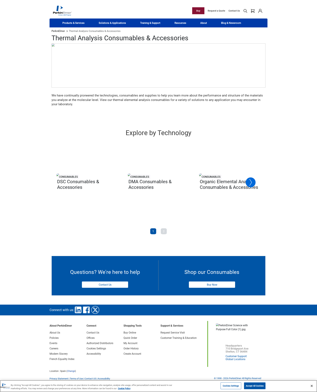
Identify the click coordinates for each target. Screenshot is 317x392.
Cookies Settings (231, 386)
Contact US (90, 378)
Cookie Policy (124, 388)
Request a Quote (216, 10)
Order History (131, 348)
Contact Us (234, 10)
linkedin (78, 310)
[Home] (62, 10)
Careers (54, 348)
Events (53, 343)
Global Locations (235, 359)
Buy (198, 10)
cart (253, 11)
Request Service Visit (172, 332)
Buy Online (129, 332)
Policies (54, 337)
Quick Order (130, 337)
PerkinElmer (58, 31)
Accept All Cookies (255, 386)
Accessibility (94, 353)
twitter (95, 310)
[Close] (311, 386)
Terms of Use (76, 378)
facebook (86, 310)
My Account (130, 343)
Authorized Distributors (100, 343)
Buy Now (212, 284)
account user (260, 11)
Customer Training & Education (178, 337)
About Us (55, 332)
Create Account (132, 353)
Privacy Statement (59, 378)
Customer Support (236, 356)
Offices (91, 337)
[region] (158, 386)
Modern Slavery (59, 353)
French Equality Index (62, 359)
